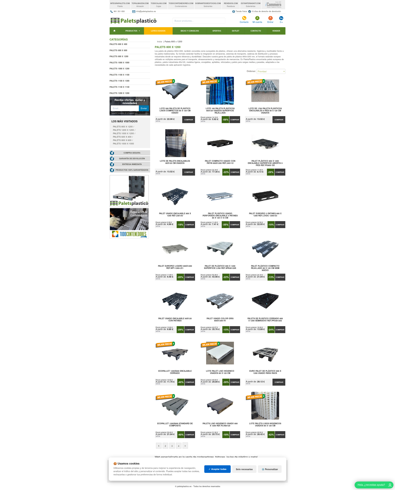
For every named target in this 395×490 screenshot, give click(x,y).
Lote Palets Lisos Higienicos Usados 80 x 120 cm (265, 424)
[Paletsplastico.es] (129, 190)
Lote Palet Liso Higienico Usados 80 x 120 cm (220, 372)
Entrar (270, 21)
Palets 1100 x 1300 (119, 80)
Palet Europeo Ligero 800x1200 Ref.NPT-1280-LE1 (175, 267)
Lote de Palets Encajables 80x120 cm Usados (175, 162)
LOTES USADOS (158, 31)
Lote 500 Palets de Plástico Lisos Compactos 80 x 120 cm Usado (175, 110)
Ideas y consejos (190, 31)
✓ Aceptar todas (217, 469)
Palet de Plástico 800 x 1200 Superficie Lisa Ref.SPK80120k (220, 267)
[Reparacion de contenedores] (129, 223)
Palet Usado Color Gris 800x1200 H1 (220, 319)
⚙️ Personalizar (270, 469)
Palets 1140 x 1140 (119, 86)
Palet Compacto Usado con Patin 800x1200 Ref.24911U (220, 162)
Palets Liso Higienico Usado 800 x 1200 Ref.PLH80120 (220, 424)
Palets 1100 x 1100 (119, 74)
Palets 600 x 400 (118, 44)
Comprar (188, 119)
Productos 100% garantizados (132, 170)
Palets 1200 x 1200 (119, 93)
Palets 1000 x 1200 (119, 68)
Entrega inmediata (132, 164)
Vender (276, 31)
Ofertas (216, 31)
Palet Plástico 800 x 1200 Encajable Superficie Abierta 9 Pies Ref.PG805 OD (265, 163)
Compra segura (132, 152)
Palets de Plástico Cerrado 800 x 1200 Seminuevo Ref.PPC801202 (265, 319)
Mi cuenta (257, 21)
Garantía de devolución (132, 158)
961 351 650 (119, 11)
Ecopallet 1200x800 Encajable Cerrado (175, 372)
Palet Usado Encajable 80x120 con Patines (175, 319)
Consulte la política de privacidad (122, 113)
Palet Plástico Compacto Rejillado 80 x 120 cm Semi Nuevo (265, 268)
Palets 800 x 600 (118, 50)
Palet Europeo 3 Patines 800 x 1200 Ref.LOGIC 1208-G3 (265, 214)
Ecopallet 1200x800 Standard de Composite (175, 424)
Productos (131, 31)
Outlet (235, 31)
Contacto (244, 21)
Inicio (159, 41)
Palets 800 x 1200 (123, 126)
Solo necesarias (244, 469)
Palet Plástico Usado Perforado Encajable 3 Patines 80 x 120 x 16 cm (220, 215)
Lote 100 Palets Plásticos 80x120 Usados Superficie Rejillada (220, 110)
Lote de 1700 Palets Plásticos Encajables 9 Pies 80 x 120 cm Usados (265, 110)
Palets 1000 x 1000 (119, 62)
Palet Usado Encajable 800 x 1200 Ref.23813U (175, 214)
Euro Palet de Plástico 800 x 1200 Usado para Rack (265, 372)
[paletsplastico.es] (133, 19)
